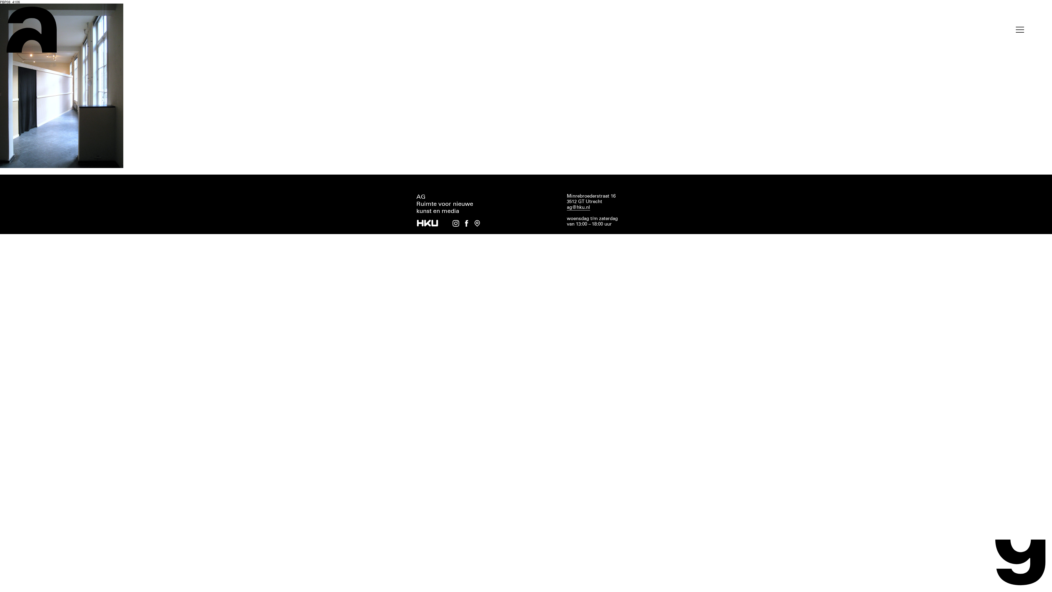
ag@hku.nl (578, 207)
